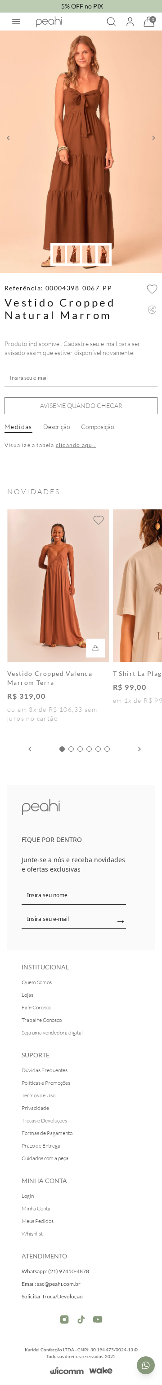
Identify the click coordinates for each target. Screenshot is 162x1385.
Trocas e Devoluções (44, 1120)
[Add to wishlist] (152, 289)
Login (28, 1195)
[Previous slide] (29, 749)
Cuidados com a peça (45, 1158)
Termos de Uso (38, 1095)
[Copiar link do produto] (152, 309)
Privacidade (35, 1107)
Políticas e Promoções (46, 1082)
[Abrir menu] (16, 22)
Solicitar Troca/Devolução (52, 1296)
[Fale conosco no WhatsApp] (146, 1365)
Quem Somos (37, 982)
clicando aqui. (76, 445)
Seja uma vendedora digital (52, 1032)
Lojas (27, 994)
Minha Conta (36, 1208)
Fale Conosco (36, 1007)
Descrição (56, 426)
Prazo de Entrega (41, 1145)
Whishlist (32, 1233)
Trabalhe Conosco (42, 1020)
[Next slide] (139, 749)
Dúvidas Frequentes (45, 1070)
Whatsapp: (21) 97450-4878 (55, 1271)
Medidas (18, 426)
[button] (8, 138)
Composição (97, 426)
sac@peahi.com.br (59, 1283)
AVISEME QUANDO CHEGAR (81, 405)
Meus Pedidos (38, 1221)
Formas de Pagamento (47, 1133)
